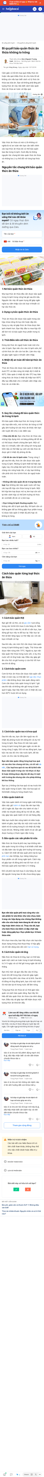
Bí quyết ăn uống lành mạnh (26, 43)
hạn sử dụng (33, 947)
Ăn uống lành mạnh (8, 43)
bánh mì (16, 805)
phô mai (5, 856)
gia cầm (27, 623)
